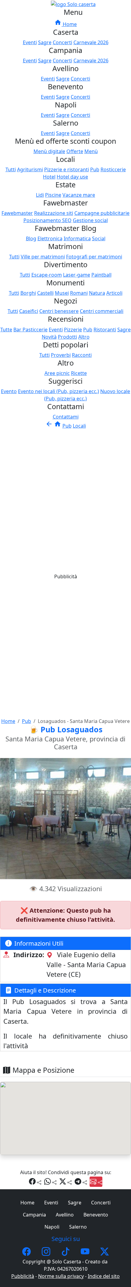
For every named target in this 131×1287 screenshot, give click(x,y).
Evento (9, 391)
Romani (79, 293)
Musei (62, 293)
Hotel (49, 176)
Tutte (6, 329)
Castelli (45, 293)
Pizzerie (73, 329)
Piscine (53, 195)
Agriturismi (30, 169)
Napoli (51, 1226)
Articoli (114, 293)
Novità (49, 336)
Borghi (28, 293)
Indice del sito (104, 1276)
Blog (31, 238)
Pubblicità (22, 1276)
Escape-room (46, 274)
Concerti (62, 42)
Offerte (74, 151)
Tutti (10, 169)
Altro (84, 336)
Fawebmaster (17, 213)
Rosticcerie (113, 169)
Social (98, 238)
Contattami (66, 416)
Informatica (77, 238)
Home (65, 24)
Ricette (79, 373)
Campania (34, 1214)
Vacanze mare (78, 195)
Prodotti (67, 336)
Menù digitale (49, 151)
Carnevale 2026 (90, 42)
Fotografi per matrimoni (94, 256)
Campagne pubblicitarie (101, 213)
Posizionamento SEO (47, 220)
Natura (97, 293)
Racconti (82, 355)
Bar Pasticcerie (30, 329)
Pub (94, 169)
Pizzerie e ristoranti (66, 169)
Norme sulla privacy (61, 1276)
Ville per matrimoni (43, 256)
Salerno (78, 1226)
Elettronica (49, 238)
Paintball (101, 274)
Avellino (65, 1214)
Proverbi (61, 355)
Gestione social (90, 220)
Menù (91, 151)
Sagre (44, 42)
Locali (79, 425)
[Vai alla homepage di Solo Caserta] (73, 3)
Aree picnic (57, 373)
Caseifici (28, 311)
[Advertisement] (65, 497)
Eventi (30, 42)
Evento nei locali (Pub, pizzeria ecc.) (58, 391)
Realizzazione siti (53, 213)
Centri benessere (59, 311)
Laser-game (76, 274)
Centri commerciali (101, 311)
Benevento (95, 1214)
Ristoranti (105, 329)
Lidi (40, 195)
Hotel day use (72, 176)
